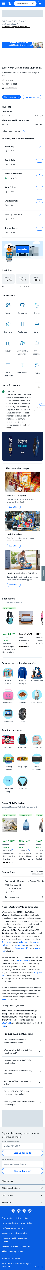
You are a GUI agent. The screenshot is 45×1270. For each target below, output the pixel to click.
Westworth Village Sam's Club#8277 (22, 67)
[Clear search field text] (30, 3)
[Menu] (4, 4)
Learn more (22, 48)
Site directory (8, 1218)
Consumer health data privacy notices (14, 1240)
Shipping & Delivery (11, 1188)
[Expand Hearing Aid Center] (39, 215)
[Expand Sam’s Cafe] (39, 161)
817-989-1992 (13, 897)
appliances (22, 942)
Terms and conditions (11, 1258)
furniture (6, 942)
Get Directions (11, 88)
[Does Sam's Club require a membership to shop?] (39, 1041)
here (4, 999)
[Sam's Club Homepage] (10, 3)
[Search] (33, 4)
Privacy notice (22, 1218)
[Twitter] (24, 1210)
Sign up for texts (22, 1152)
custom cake (19, 945)
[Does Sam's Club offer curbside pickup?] (39, 1082)
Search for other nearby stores (36, 873)
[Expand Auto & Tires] (39, 188)
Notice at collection (10, 1223)
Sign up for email (22, 1171)
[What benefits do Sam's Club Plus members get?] (39, 1051)
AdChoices (25, 1246)
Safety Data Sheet (10, 1246)
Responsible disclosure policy (14, 1233)
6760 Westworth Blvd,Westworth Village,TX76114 (21, 74)
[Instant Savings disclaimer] (12, 643)
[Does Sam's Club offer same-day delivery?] (39, 1072)
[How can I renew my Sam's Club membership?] (39, 1062)
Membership (7, 1180)
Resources (7, 1202)
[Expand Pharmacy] (39, 147)
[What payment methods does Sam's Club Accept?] (39, 1103)
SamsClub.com (23, 960)
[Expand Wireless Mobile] (39, 201)
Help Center (7, 1195)
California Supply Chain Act (13, 1228)
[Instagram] (18, 1210)
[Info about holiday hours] (24, 131)
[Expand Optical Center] (39, 229)
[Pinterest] (29, 1210)
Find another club (32, 97)
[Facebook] (13, 1210)
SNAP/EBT (6, 1022)
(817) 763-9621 (11, 84)
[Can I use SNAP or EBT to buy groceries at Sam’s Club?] (39, 1093)
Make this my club (11, 97)
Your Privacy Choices (14, 1251)
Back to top (39, 1267)
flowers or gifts (22, 948)
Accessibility (26, 1223)
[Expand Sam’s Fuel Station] (39, 174)
